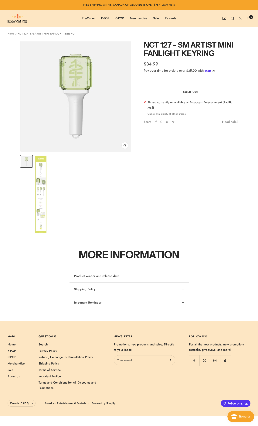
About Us (14, 376)
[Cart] (248, 18)
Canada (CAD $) (19, 403)
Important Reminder (87, 302)
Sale (156, 18)
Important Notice (50, 376)
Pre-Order (88, 18)
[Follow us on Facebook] (194, 360)
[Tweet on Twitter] (167, 122)
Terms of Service (50, 370)
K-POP (105, 18)
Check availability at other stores (167, 114)
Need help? (230, 122)
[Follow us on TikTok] (225, 360)
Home (11, 33)
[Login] (240, 18)
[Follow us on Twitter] (204, 360)
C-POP (119, 18)
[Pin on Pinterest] (161, 122)
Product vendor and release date (96, 276)
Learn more (168, 5)
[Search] (232, 18)
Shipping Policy (85, 289)
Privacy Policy (48, 351)
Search (43, 344)
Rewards (170, 18)
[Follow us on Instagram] (215, 360)
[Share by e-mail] (173, 122)
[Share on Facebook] (156, 122)
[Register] (169, 360)
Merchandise (138, 18)
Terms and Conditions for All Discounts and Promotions (67, 385)
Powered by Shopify (103, 403)
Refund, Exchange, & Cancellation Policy (66, 357)
